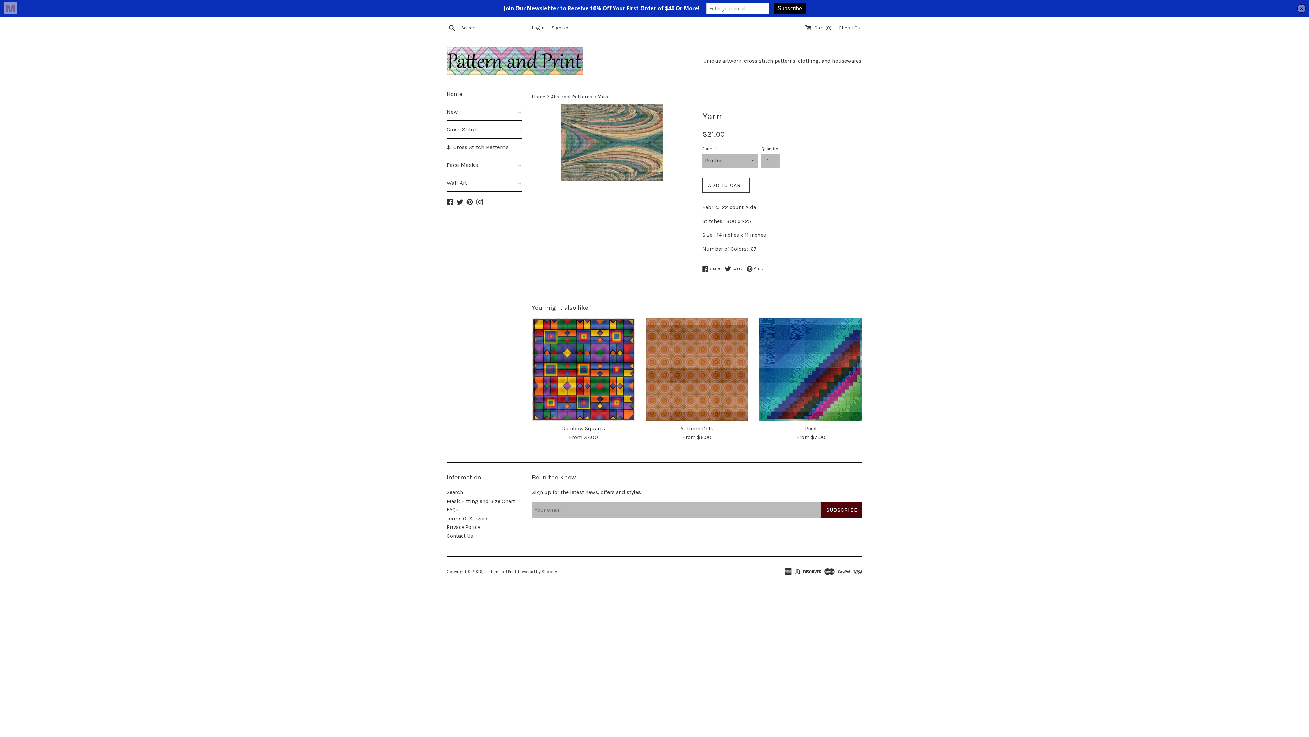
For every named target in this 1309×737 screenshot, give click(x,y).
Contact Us (460, 536)
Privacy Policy (463, 527)
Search (455, 492)
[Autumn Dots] (697, 369)
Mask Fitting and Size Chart (481, 501)
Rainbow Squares (583, 428)
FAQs (452, 509)
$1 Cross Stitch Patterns (478, 147)
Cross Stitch (484, 129)
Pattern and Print (500, 571)
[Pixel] (810, 369)
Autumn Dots (696, 428)
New (484, 111)
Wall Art (484, 182)
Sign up (560, 28)
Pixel (811, 428)
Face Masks (484, 164)
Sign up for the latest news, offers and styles (586, 492)
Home (454, 93)
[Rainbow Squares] (583, 369)
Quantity (769, 148)
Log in (538, 28)
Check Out (850, 28)
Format (709, 148)
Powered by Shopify (537, 571)
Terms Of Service (467, 518)
